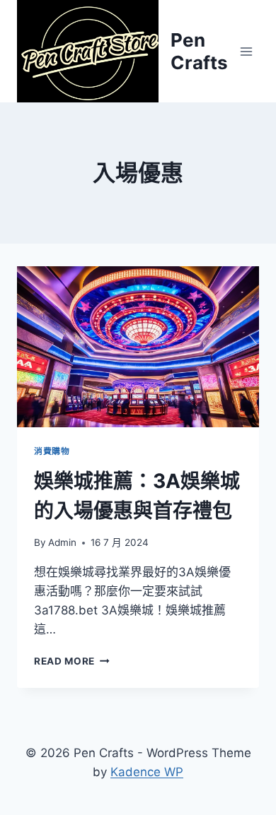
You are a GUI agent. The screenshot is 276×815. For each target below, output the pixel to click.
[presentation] (138, 346)
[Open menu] (246, 51)
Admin (62, 542)
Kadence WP (146, 772)
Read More (72, 661)
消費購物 (51, 451)
